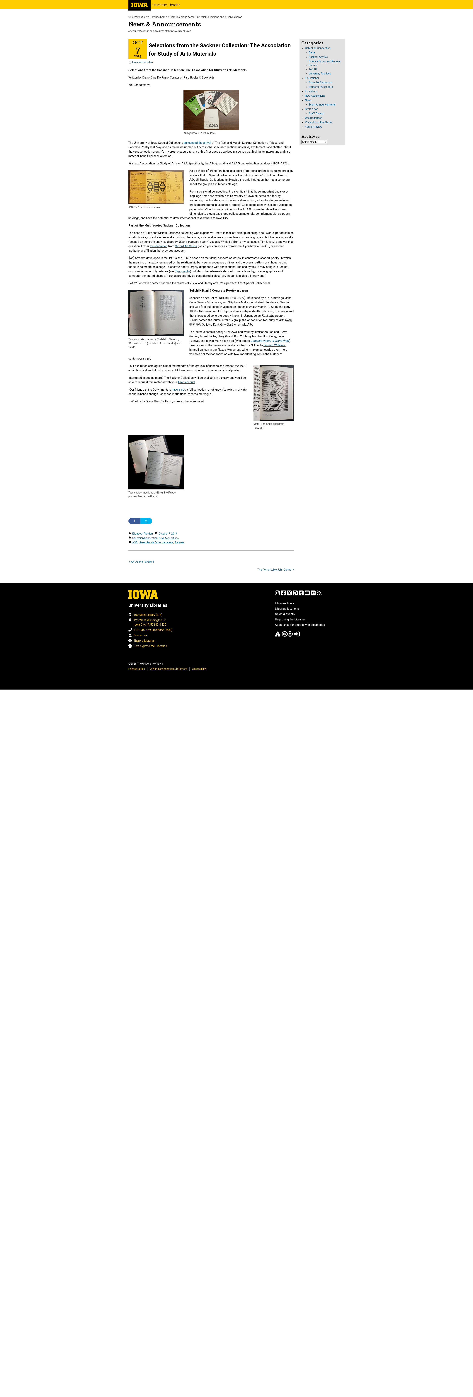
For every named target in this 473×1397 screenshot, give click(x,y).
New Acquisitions (169, 538)
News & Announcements (164, 24)
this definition (158, 246)
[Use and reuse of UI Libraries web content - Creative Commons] (287, 635)
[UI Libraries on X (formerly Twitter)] (289, 594)
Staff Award (316, 113)
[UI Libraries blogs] (319, 594)
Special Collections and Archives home (219, 17)
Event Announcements (322, 104)
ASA (135, 542)
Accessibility (199, 668)
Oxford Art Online (186, 246)
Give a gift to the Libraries (150, 646)
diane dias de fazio (150, 542)
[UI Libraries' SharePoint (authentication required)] (297, 635)
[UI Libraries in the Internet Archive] (277, 635)
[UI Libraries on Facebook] (283, 594)
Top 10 (313, 69)
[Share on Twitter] (146, 521)
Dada (312, 52)
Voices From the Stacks (318, 122)
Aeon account (186, 382)
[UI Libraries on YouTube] (307, 594)
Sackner (179, 542)
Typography (182, 271)
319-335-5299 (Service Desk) (153, 630)
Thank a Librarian (144, 640)
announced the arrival (197, 142)
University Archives (320, 73)
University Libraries (166, 5)
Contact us (140, 635)
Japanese (167, 542)
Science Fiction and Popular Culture (325, 63)
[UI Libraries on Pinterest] (295, 594)
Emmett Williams (274, 345)
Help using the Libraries (290, 619)
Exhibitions (311, 91)
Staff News (311, 109)
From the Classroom (320, 82)
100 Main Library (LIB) (148, 615)
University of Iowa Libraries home (147, 17)
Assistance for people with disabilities (300, 625)
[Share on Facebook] (134, 521)
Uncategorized (313, 117)
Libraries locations (287, 608)
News (308, 100)
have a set (178, 389)
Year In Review (313, 126)
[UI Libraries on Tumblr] (301, 594)
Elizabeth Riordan (142, 62)
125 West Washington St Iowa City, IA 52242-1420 (150, 622)
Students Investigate (321, 86)
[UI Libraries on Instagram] (277, 594)
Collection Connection (145, 538)
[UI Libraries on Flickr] (313, 594)
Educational (312, 77)
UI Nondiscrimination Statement (168, 668)
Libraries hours (284, 603)
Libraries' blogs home (182, 17)
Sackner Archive (318, 56)
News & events (285, 614)
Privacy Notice (136, 668)
